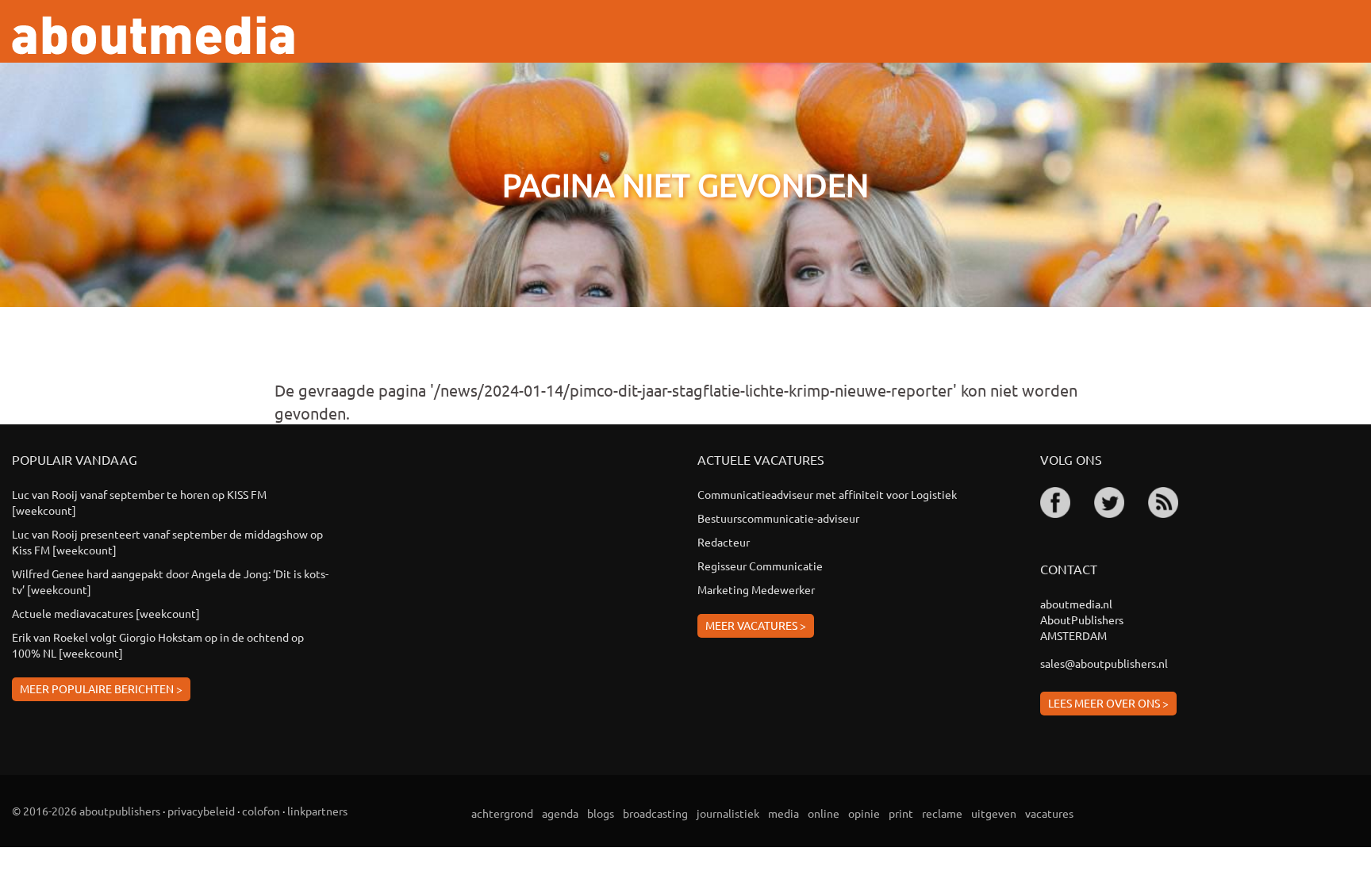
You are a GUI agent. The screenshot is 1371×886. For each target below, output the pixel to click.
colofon (261, 811)
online (823, 813)
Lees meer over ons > (1108, 703)
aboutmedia (153, 35)
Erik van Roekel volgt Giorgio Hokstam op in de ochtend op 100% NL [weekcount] (158, 645)
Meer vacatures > (755, 625)
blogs (600, 813)
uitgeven (993, 813)
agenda (560, 813)
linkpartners (317, 811)
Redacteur (723, 542)
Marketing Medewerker (756, 589)
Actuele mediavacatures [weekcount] (106, 613)
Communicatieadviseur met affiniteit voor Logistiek (827, 494)
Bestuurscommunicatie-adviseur (778, 518)
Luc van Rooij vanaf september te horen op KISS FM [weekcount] (139, 502)
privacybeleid (201, 811)
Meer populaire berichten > (101, 688)
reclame (942, 813)
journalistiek (728, 813)
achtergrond (502, 813)
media (783, 813)
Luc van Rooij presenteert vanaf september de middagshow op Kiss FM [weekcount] (167, 542)
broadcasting (655, 813)
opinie (864, 813)
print (901, 813)
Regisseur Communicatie (760, 565)
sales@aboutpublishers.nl (1104, 663)
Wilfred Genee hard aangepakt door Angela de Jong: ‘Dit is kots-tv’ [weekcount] (170, 581)
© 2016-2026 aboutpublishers (86, 811)
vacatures (1049, 813)
